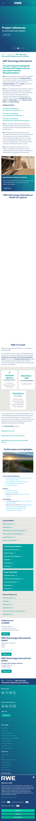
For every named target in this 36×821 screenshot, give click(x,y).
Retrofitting (7, 585)
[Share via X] (14, 692)
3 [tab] (18, 48)
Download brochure (9, 43)
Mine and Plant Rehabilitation (14, 506)
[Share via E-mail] (10, 692)
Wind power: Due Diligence (12, 556)
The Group (10, 54)
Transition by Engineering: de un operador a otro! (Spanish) (12, 114)
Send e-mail (6, 654)
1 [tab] (13, 48)
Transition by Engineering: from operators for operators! (11, 109)
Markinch (8, 496)
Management (7, 527)
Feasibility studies (9, 575)
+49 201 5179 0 (8, 650)
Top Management (8, 524)
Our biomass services (12, 492)
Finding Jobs (5, 755)
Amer (27, 494)
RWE (2, 54)
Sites (2, 757)
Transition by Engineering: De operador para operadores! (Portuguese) (16, 119)
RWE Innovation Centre (8, 760)
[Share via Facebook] (6, 692)
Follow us (5, 634)
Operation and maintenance (12, 579)
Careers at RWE (6, 741)
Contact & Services (6, 748)
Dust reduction (7, 608)
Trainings (7, 566)
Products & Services (7, 733)
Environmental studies (10, 549)
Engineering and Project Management (14, 530)
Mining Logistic (27, 505)
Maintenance (7, 604)
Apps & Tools (5, 767)
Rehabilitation (7, 614)
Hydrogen (7, 559)
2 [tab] (16, 48)
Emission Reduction (11, 485)
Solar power (7, 563)
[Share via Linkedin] (3, 692)
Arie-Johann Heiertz (24, 501)
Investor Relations (6, 743)
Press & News (5, 746)
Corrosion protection (10, 582)
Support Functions (8, 537)
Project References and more (14, 483)
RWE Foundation (6, 770)
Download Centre (6, 765)
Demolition (7, 588)
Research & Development (8, 735)
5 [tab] (23, 48)
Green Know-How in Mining (14, 510)
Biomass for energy (11, 490)
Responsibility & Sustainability (9, 738)
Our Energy (4, 730)
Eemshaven (21, 494)
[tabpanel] (18, 29)
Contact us (6, 715)
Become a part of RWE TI (10, 540)
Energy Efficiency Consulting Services (17, 481)
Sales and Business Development (12, 534)
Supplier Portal (5, 762)
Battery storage (9, 553)
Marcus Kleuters (11, 503)
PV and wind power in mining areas (13, 611)
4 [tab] (21, 48)
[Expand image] (29, 468)
